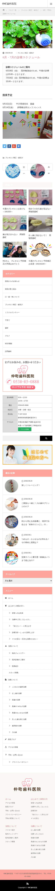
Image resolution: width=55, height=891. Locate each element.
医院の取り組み (10, 289)
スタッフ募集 (13, 673)
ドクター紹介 (10, 830)
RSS (27, 883)
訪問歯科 (8, 351)
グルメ (7, 336)
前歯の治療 (15, 700)
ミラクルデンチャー (12, 312)
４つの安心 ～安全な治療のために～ (24, 639)
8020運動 (8, 344)
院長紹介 (14, 666)
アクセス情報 (12, 747)
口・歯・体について (12, 297)
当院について (12, 646)
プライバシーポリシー (19, 762)
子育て (7, 320)
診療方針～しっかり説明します (22, 632)
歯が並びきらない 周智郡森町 (14, 235)
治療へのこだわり (37, 834)
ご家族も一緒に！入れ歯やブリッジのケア (35, 505)
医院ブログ (11, 739)
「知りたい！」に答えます (20, 626)
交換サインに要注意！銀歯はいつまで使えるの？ (35, 558)
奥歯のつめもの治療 (18, 706)
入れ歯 (13, 732)
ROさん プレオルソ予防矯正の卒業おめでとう (14, 262)
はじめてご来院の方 (39, 799)
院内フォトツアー (17, 653)
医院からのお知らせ (12, 281)
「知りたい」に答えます (39, 814)
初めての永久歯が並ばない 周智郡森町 (40, 210)
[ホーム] (3, 9)
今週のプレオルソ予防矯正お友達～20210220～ (40, 262)
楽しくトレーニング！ (30, 485)
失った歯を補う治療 (18, 719)
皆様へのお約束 (16, 613)
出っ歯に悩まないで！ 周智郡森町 (40, 236)
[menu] (51, 3)
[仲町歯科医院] (23, 3)
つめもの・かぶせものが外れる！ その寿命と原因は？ (35, 540)
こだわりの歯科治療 (18, 687)
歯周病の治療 (16, 726)
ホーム (10, 598)
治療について (12, 680)
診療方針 (34, 811)
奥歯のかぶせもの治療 (19, 713)
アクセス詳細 (25, 429)
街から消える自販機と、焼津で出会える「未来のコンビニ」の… (35, 522)
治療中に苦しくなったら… (20, 619)
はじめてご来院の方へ (15, 606)
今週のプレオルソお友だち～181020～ (14, 210)
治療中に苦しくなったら (39, 807)
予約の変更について (12, 818)
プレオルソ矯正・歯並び (26, 53)
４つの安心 (35, 818)
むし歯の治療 (16, 693)
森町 (6, 328)
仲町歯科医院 (32, 887)
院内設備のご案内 (17, 660)
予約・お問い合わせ (15, 755)
